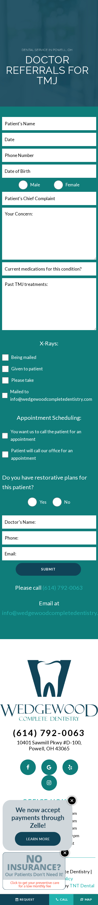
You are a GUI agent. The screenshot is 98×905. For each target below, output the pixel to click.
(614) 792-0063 (63, 587)
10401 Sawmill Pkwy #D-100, (49, 745)
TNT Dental (82, 885)
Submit (48, 569)
